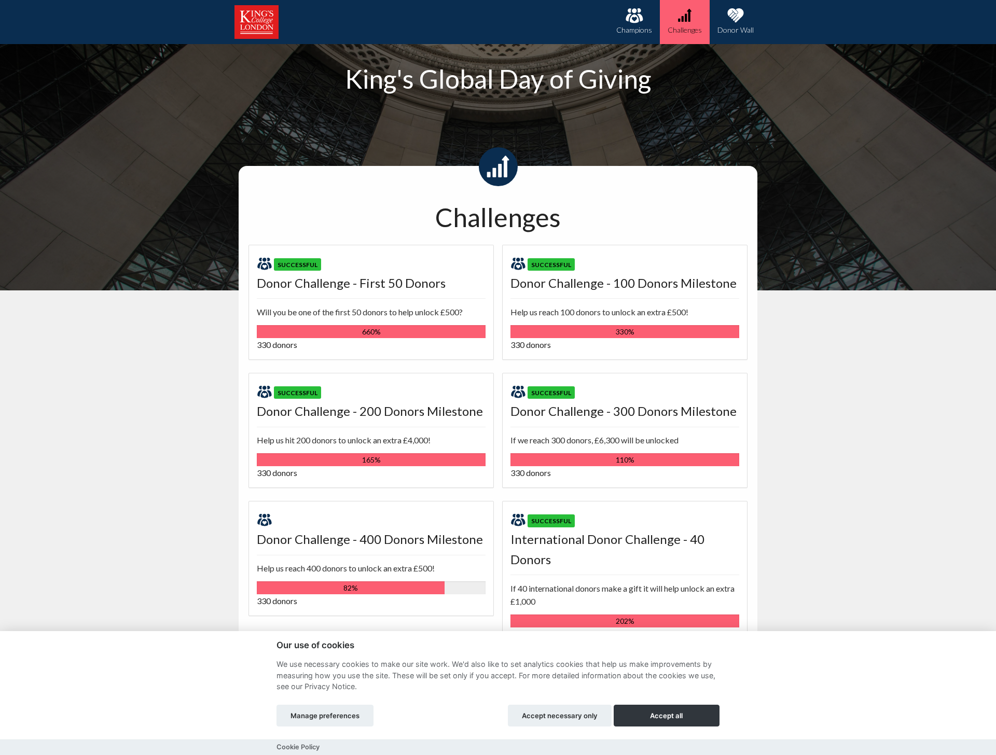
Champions (634, 29)
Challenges (685, 29)
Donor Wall (735, 29)
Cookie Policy (298, 747)
